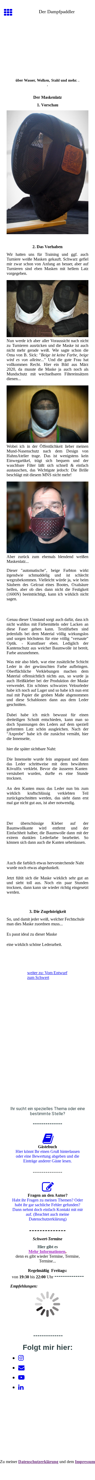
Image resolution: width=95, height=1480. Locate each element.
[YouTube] (21, 1377)
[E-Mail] (21, 1367)
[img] (47, 49)
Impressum (85, 1461)
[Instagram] (21, 1358)
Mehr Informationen (46, 1251)
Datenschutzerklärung (38, 1461)
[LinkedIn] (21, 1387)
